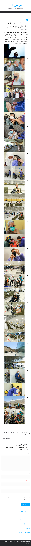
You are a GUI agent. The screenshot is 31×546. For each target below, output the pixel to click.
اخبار (27, 20)
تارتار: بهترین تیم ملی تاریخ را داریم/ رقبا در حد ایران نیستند (16, 433)
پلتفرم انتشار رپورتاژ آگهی (24, 532)
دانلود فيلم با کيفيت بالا (25, 519)
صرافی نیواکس (26, 515)
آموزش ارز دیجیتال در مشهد (24, 511)
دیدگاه (28, 454)
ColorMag (6, 541)
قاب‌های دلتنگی (6, 438)
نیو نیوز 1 (17, 5)
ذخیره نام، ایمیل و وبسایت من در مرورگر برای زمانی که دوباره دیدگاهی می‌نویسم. (16, 498)
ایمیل (28, 480)
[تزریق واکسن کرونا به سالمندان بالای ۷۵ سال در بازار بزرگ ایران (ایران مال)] (14, 167)
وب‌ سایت (27, 488)
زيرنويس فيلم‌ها (26, 528)
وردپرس (28, 543)
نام (29, 473)
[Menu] (29, 12)
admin (21, 29)
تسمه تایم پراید (27, 524)
